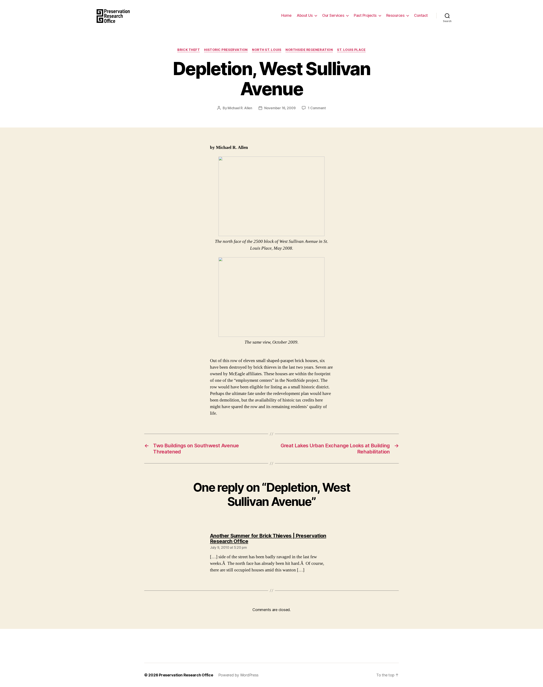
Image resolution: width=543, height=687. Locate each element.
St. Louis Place (351, 50)
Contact (421, 15)
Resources (395, 15)
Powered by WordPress (238, 675)
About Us (305, 15)
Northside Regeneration (309, 50)
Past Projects (365, 15)
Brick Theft (188, 50)
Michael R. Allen (240, 108)
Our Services (333, 15)
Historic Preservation (226, 50)
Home (286, 15)
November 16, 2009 (279, 108)
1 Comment (317, 108)
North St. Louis (266, 50)
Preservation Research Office (186, 675)
